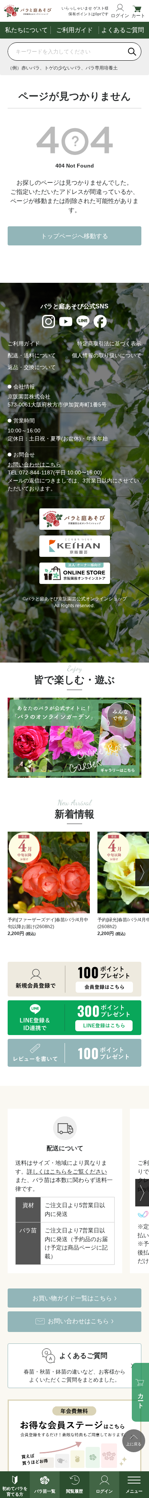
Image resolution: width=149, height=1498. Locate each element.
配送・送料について (32, 355)
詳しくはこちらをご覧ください (67, 1171)
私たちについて (26, 30)
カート (138, 15)
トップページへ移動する (74, 236)
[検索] (132, 51)
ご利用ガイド (74, 30)
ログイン (120, 15)
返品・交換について (32, 367)
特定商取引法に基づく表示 (109, 343)
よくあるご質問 (122, 30)
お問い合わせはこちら (34, 464)
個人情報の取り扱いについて (106, 355)
